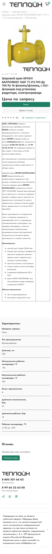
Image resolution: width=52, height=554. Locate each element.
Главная (5, 11)
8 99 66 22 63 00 (13, 487)
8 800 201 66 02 (13, 479)
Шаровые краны (19, 11)
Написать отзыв (11, 457)
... (32, 12)
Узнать (26, 104)
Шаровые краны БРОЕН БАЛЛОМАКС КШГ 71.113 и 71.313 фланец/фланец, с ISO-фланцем (25, 16)
